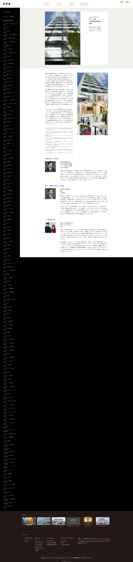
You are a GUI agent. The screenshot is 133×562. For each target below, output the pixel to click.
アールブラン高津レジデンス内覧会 (9, 263)
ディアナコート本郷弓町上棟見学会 (8, 456)
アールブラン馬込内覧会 (7, 336)
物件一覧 (26, 540)
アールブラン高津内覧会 (7, 372)
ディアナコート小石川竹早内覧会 (9, 423)
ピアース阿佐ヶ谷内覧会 (7, 249)
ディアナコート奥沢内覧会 (7, 398)
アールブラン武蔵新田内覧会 (8, 278)
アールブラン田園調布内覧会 (8, 474)
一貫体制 (36, 550)
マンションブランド (39, 546)
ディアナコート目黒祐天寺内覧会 (9, 292)
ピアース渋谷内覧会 (6, 147)
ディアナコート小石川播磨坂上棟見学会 (9, 499)
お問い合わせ (83, 557)
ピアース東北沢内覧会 (7, 274)
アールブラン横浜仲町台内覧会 (8, 321)
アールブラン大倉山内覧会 (7, 380)
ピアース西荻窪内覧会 (7, 314)
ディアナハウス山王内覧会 (7, 470)
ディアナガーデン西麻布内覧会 (8, 325)
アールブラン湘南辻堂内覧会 (8, 49)
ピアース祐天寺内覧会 (7, 227)
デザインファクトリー (39, 548)
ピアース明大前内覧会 (7, 296)
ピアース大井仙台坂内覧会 (7, 115)
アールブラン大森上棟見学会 (7, 492)
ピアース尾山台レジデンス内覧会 (9, 155)
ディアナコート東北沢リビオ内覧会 (9, 60)
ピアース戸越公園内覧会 (7, 162)
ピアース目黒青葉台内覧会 (7, 220)
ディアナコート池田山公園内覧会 (9, 158)
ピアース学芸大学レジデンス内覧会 (9, 71)
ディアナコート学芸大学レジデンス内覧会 (11, 434)
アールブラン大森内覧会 (7, 477)
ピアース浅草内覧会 (6, 224)
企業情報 (121, 2)
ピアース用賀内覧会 (6, 126)
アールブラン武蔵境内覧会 (7, 311)
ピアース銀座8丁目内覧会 (7, 318)
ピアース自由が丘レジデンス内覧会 (9, 202)
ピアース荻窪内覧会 (6, 187)
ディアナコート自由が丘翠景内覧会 (9, 39)
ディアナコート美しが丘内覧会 (8, 361)
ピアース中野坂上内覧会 (7, 332)
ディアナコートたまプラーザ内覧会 (9, 133)
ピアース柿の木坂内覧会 (7, 31)
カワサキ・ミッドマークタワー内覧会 (10, 412)
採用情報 (127, 2)
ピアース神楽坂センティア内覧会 (9, 97)
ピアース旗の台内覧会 (7, 260)
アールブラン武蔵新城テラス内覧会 (9, 64)
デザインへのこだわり (39, 542)
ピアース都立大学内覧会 (7, 180)
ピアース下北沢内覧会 (7, 354)
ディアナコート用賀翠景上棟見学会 (8, 463)
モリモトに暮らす (50, 540)
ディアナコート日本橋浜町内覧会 (9, 340)
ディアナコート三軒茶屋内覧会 (8, 213)
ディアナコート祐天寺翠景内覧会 (9, 419)
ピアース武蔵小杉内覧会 (7, 205)
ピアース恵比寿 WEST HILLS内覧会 (9, 267)
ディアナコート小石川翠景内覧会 (9, 387)
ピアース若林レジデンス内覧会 (8, 184)
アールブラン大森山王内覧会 (8, 506)
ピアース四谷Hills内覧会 (7, 57)
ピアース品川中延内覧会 (7, 231)
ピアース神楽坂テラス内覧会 (8, 78)
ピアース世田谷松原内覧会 (7, 107)
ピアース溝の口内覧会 (7, 427)
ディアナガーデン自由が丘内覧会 (9, 369)
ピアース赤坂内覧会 (6, 303)
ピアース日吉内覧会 (6, 28)
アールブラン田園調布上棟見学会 (8, 481)
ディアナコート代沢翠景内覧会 (8, 496)
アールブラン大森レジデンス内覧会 (9, 118)
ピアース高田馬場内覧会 (7, 441)
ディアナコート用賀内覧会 (7, 307)
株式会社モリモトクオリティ (59, 557)
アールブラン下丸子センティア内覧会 (10, 409)
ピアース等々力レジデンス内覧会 (9, 82)
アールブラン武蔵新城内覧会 (8, 136)
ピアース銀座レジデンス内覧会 (8, 46)
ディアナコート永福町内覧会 (8, 86)
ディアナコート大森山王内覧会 (8, 209)
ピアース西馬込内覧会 (7, 238)
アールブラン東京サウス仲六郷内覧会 (10, 401)
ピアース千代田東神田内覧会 (8, 191)
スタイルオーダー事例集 (51, 542)
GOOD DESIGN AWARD (65, 544)
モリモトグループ (69, 557)
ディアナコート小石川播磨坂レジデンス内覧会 (11, 35)
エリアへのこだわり (39, 544)
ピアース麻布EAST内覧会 (7, 89)
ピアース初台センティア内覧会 (8, 390)
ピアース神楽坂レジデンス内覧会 (9, 245)
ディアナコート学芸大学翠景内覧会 (9, 42)
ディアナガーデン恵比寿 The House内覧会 (11, 24)
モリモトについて (38, 540)
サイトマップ (89, 557)
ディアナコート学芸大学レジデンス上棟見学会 (11, 452)
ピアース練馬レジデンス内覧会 (8, 75)
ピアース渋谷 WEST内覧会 (7, 234)
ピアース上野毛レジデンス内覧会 (9, 169)
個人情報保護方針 (76, 557)
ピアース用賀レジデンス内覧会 (8, 198)
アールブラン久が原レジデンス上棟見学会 (10, 503)
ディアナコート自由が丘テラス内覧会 (10, 53)
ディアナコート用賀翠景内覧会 (8, 438)
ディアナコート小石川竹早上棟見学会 (9, 459)
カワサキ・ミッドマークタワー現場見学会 (10, 467)
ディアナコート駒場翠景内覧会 (8, 289)
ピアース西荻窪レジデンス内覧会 (9, 144)
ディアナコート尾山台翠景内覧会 (9, 347)
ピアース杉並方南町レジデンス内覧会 (10, 93)
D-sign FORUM (63, 540)
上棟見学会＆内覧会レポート (52, 544)
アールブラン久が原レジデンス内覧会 (10, 488)
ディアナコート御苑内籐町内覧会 (9, 271)
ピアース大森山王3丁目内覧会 (8, 173)
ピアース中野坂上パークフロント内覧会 (10, 300)
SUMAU (62, 542)
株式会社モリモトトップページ (47, 557)
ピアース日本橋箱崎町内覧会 (8, 329)
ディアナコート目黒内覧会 (7, 285)
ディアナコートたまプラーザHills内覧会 (10, 104)
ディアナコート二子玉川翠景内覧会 (9, 100)
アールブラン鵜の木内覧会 (7, 256)
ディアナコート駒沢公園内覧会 (8, 111)
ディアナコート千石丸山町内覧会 (9, 405)
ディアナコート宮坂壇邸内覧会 (8, 383)
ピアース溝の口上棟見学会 (7, 448)
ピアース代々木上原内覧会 (7, 151)
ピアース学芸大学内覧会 (7, 394)
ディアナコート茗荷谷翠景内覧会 (9, 358)
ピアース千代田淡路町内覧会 (8, 365)
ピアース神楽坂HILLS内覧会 (8, 195)
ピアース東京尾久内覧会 (7, 216)
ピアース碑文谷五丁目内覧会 (8, 140)
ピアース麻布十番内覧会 (7, 282)
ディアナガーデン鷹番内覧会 (8, 242)
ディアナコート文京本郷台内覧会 (9, 351)
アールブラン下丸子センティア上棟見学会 (10, 430)
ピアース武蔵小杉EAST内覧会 (8, 165)
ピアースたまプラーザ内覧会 (8, 253)
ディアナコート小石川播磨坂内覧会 (9, 485)
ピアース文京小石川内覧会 (7, 68)
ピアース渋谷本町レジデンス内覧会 (9, 129)
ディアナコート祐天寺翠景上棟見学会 (9, 445)
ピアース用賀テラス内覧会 (7, 122)
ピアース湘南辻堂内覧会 (7, 176)
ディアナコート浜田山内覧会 (8, 376)
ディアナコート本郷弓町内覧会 (8, 416)
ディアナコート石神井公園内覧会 (9, 343)
